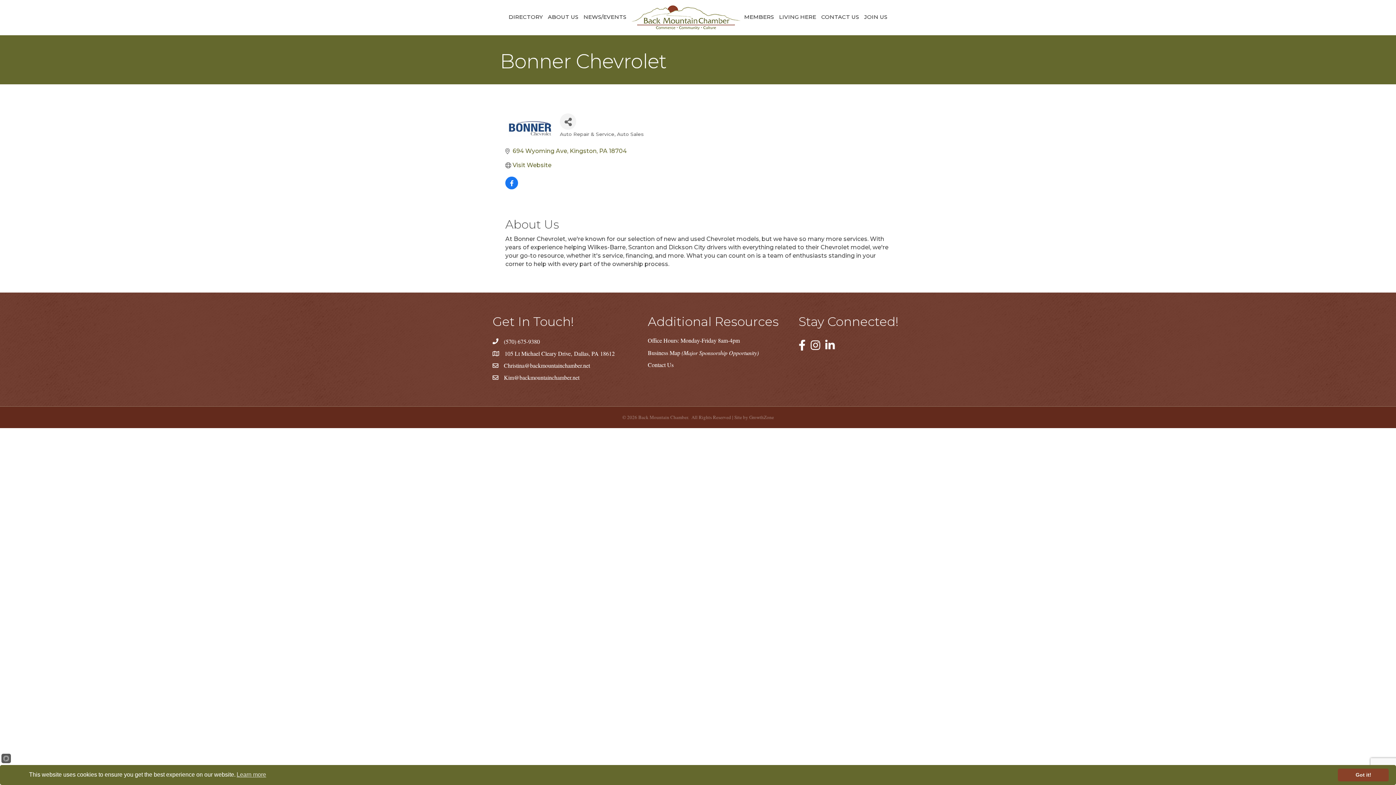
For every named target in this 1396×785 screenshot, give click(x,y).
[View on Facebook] (511, 187)
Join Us (875, 16)
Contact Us (840, 16)
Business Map (703, 353)
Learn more (251, 775)
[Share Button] (568, 121)
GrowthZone (761, 417)
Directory (526, 16)
